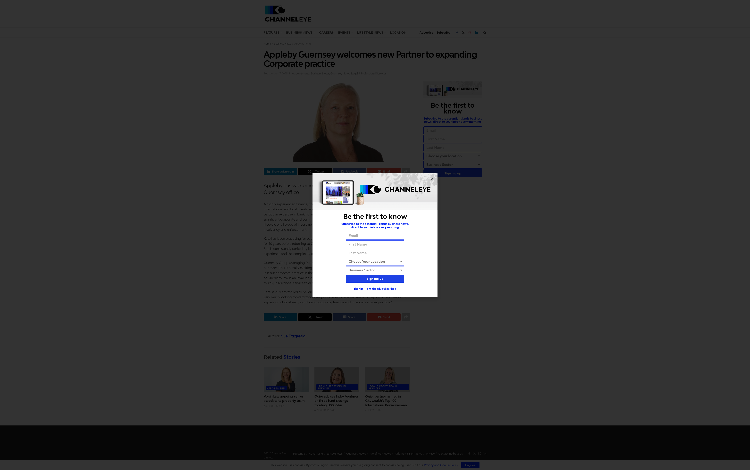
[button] (432, 178)
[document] (375, 235)
